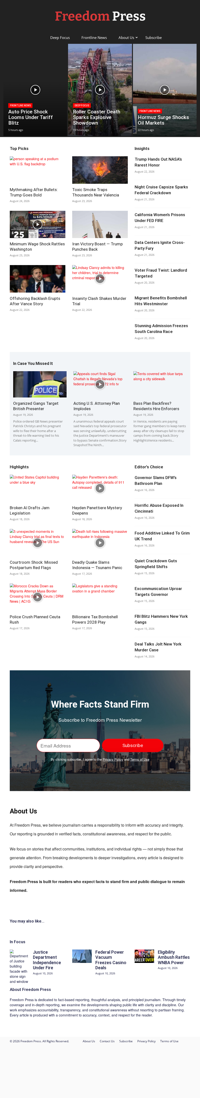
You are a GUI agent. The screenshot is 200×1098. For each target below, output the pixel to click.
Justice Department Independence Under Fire (47, 960)
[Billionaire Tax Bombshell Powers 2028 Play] (100, 597)
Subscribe (153, 37)
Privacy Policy (113, 759)
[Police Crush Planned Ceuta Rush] (37, 597)
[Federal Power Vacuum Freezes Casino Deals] (82, 956)
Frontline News (94, 37)
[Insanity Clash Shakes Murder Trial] (100, 279)
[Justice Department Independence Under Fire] (19, 967)
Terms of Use (139, 759)
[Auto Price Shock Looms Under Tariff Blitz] (35, 90)
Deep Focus (60, 37)
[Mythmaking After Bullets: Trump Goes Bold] (37, 170)
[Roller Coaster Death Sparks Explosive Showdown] (100, 90)
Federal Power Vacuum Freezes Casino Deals (110, 960)
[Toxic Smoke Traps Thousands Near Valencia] (100, 170)
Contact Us (107, 1041)
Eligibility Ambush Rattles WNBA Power (174, 957)
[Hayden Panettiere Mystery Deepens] (100, 488)
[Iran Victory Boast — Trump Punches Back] (100, 224)
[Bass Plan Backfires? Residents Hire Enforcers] (160, 384)
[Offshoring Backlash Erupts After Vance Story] (37, 279)
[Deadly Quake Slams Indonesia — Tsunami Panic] (100, 542)
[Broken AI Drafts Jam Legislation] (37, 488)
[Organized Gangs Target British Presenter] (40, 384)
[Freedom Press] (100, 16)
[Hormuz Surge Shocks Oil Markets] (165, 90)
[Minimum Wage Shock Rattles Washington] (37, 224)
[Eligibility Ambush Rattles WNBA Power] (144, 956)
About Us (126, 37)
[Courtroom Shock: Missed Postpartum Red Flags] (37, 542)
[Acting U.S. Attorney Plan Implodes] (100, 384)
